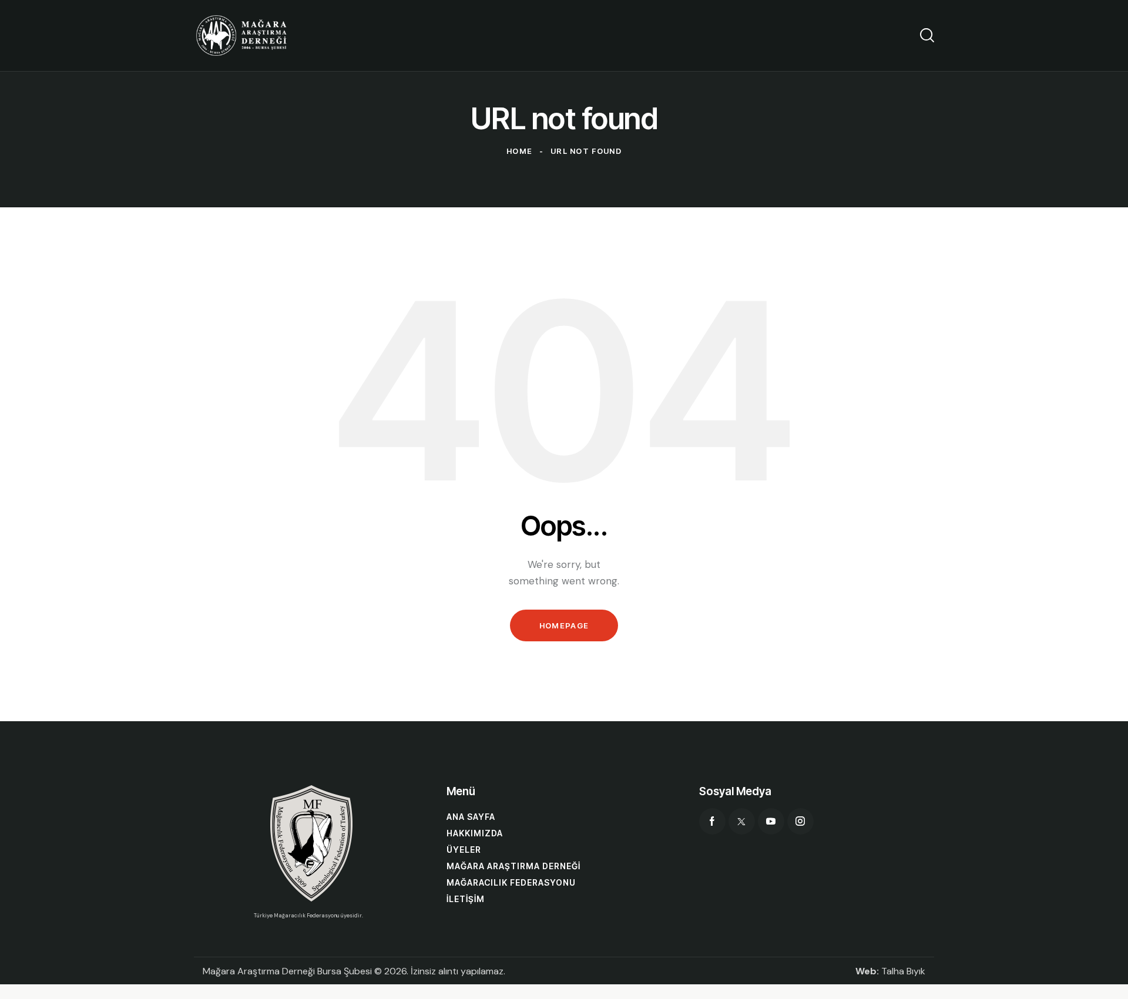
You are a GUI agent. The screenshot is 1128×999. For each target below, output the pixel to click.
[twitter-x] (741, 821)
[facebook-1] (712, 821)
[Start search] (927, 35)
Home (519, 151)
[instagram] (800, 821)
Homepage (564, 625)
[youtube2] (771, 821)
